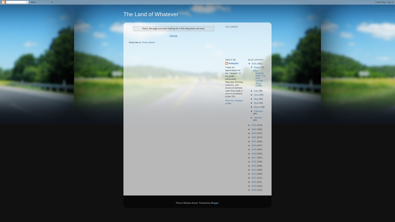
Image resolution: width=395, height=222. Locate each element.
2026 (254, 64)
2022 (254, 137)
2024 (254, 129)
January (258, 117)
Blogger (215, 203)
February (258, 111)
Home (174, 36)
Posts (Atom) (148, 42)
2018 (254, 154)
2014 (254, 170)
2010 (254, 186)
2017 (254, 158)
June (256, 95)
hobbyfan (233, 63)
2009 (254, 190)
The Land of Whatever (150, 14)
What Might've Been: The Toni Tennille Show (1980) (259, 78)
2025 (254, 125)
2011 (254, 182)
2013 (254, 174)
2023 (254, 133)
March (257, 107)
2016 (254, 162)
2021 (254, 141)
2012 (254, 178)
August (257, 67)
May (256, 99)
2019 (254, 149)
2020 (254, 145)
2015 (254, 166)
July (256, 91)
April (256, 103)
